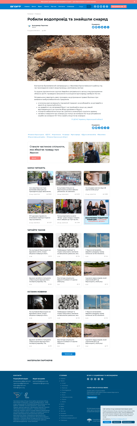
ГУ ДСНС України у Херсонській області (87, 119)
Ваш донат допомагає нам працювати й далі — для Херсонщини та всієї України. (68, 1)
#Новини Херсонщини (36, 134)
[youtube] (100, 6)
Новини (27, 6)
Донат (34, 158)
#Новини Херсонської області (57, 137)
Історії (64, 383)
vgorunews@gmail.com (21, 383)
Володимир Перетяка (40, 25)
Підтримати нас (117, 6)
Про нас (53, 6)
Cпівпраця (70, 6)
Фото (63, 395)
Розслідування (66, 390)
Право (64, 392)
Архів (62, 408)
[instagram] (97, 6)
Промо (64, 399)
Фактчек (64, 388)
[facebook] (94, 6)
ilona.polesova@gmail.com (22, 381)
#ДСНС (47, 134)
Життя (64, 401)
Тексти (46, 6)
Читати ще (68, 354)
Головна (30, 14)
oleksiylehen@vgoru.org (41, 383)
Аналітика (65, 385)
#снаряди (65, 134)
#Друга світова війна (89, 134)
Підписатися (92, 397)
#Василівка (101, 134)
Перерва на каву (67, 397)
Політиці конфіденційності (119, 419)
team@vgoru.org (19, 387)
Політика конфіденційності (69, 418)
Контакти (62, 6)
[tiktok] (106, 6)
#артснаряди (75, 134)
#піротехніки (56, 134)
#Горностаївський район (36, 137)
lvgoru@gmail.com (19, 385)
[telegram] (103, 6)
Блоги (34, 6)
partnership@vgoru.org (40, 381)
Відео (40, 6)
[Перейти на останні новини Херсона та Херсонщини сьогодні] (15, 6)
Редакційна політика (67, 415)
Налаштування (127, 422)
